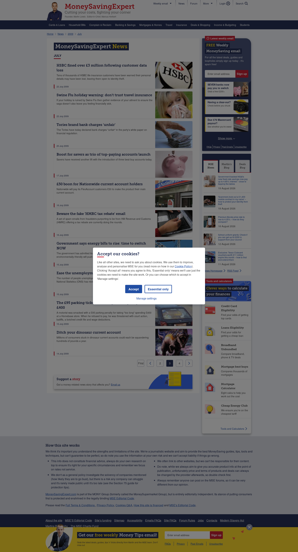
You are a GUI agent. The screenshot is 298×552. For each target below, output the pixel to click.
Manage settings (146, 298)
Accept (133, 289)
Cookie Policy (183, 266)
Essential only (158, 289)
